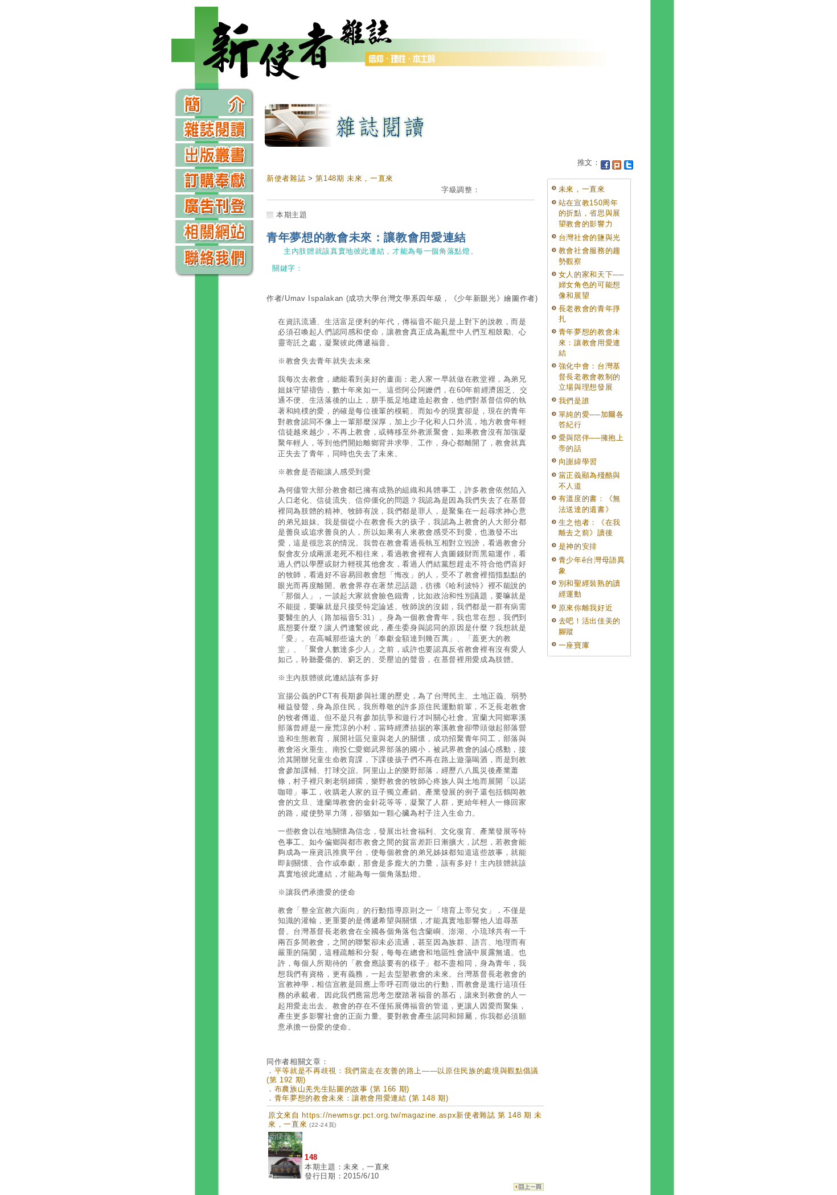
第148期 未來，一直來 (354, 178)
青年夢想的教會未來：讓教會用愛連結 (590, 342)
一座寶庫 (574, 645)
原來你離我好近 (586, 607)
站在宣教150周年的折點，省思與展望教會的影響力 (590, 213)
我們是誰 (574, 400)
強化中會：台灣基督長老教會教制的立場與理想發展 (590, 376)
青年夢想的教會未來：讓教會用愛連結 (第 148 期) (361, 1098)
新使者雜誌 (285, 178)
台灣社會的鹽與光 (590, 237)
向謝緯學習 (578, 461)
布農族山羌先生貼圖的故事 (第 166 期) (341, 1089)
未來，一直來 (582, 189)
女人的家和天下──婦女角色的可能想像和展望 (591, 285)
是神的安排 (578, 546)
